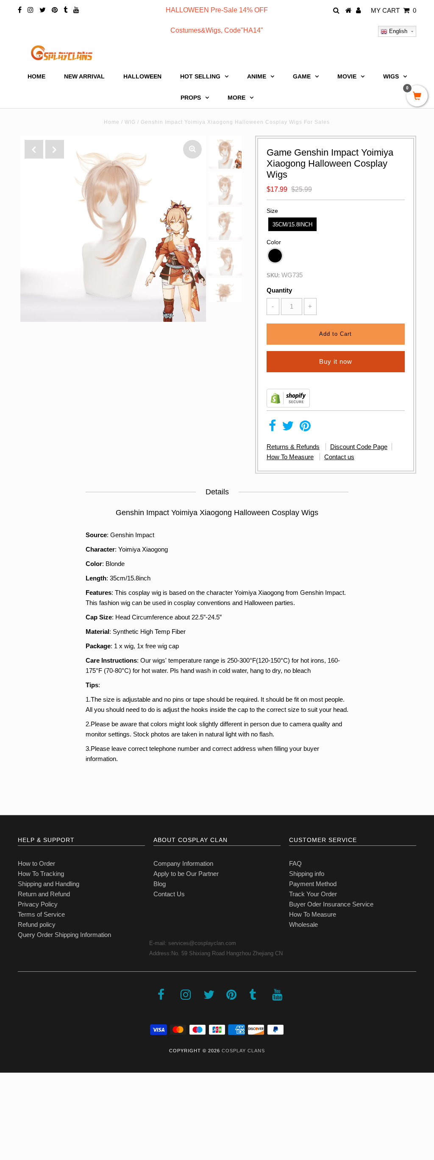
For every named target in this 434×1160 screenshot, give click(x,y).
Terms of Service (41, 914)
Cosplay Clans (243, 1050)
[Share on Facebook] (272, 428)
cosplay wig (144, 592)
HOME (36, 76)
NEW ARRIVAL (84, 76)
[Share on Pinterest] (305, 428)
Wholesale (303, 924)
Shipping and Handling (48, 883)
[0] (417, 96)
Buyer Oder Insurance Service (331, 904)
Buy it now (335, 361)
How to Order (36, 863)
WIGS (391, 76)
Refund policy (37, 924)
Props (191, 97)
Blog (159, 883)
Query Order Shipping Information (64, 934)
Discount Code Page (358, 446)
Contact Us (169, 894)
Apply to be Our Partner (186, 873)
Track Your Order (313, 894)
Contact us (339, 456)
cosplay (184, 602)
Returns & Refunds (293, 446)
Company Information (183, 863)
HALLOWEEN (142, 76)
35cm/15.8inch (292, 224)
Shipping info (306, 873)
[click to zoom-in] (192, 149)
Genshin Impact (132, 534)
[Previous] (34, 149)
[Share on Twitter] (288, 428)
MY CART (393, 10)
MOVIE (346, 76)
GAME (302, 76)
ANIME (256, 76)
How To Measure (290, 456)
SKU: (273, 275)
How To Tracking (41, 873)
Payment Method (313, 883)
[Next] (54, 149)
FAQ (295, 863)
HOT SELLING (200, 76)
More (236, 97)
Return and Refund (44, 894)
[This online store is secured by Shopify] (288, 405)
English (397, 31)
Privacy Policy (38, 904)
